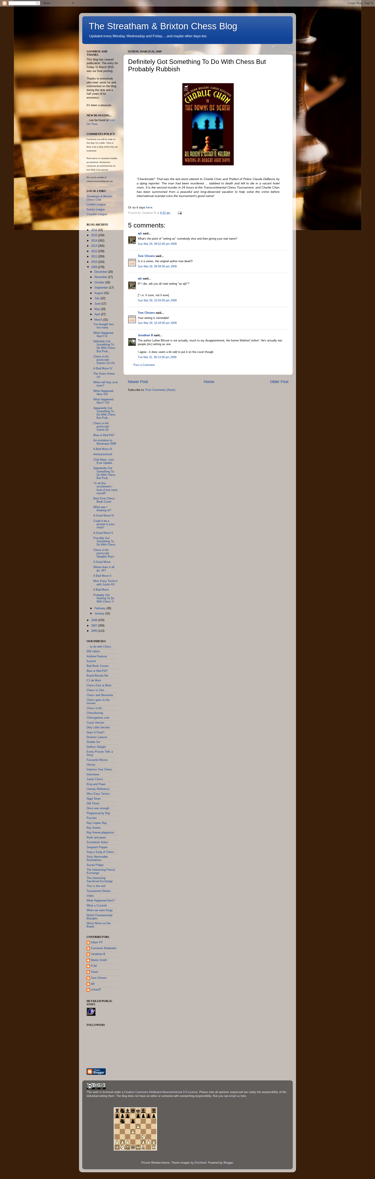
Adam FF (97, 942)
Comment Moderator (104, 948)
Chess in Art (94, 708)
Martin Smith (99, 960)
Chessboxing (95, 713)
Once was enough (98, 808)
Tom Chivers (146, 256)
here (149, 207)
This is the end (96, 886)
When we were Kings (100, 910)
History (91, 764)
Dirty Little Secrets (98, 727)
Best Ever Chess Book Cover (104, 500)
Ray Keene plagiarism (100, 832)
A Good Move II (103, 532)
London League (96, 204)
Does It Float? (95, 732)
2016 (94, 230)
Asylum (91, 661)
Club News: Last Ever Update (103, 461)
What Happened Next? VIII (103, 401)
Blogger (228, 1162)
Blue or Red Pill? (103, 435)
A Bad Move (101, 589)
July (97, 298)
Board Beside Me (97, 675)
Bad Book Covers (98, 665)
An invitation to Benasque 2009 (104, 442)
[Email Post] (180, 212)
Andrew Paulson (97, 656)
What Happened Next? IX (103, 334)
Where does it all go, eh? (103, 569)
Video (90, 895)
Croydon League (97, 214)
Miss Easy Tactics (98, 793)
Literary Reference (98, 789)
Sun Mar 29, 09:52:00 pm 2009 (157, 243)
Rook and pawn (96, 837)
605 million (93, 651)
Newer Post (138, 382)
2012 (94, 251)
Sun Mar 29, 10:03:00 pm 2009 (157, 300)
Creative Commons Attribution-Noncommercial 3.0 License (160, 1092)
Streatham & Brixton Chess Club (99, 198)
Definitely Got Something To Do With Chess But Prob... (104, 346)
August (99, 293)
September (101, 287)
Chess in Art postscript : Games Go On (104, 360)
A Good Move (101, 562)
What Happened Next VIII (103, 393)
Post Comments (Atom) (160, 389)
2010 (94, 261)
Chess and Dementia (100, 695)
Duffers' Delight (96, 747)
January (99, 613)
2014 (94, 240)
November (101, 277)
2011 (94, 256)
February (100, 608)
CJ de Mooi (94, 680)
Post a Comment (144, 365)
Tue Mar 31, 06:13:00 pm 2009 (157, 357)
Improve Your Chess (99, 769)
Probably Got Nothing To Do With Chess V (103, 598)
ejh (140, 233)
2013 (94, 245)
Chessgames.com (98, 717)
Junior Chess (95, 779)
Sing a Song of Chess (100, 852)
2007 (94, 625)
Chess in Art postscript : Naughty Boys (103, 553)
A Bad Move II (102, 575)
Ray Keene (93, 827)
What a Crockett (97, 905)
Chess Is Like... (97, 690)
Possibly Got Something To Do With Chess (104, 541)
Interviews (93, 774)
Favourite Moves (97, 760)
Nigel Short (93, 798)
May (97, 309)
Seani (94, 971)
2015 (94, 235)
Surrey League (96, 209)
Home (209, 382)
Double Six (93, 742)
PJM (94, 966)
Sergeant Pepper (97, 847)
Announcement (102, 454)
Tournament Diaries (99, 891)
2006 (94, 630)
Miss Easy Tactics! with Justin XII (105, 583)
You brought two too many (103, 326)
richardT (96, 989)
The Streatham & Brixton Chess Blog (163, 26)
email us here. (238, 1096)
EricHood (200, 1162)
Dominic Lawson (97, 737)
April (97, 314)
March (98, 319)
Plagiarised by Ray (98, 813)
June (97, 303)
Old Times (93, 803)
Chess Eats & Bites (99, 685)
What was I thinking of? (102, 509)
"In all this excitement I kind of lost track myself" (105, 488)
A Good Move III (103, 515)
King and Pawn (96, 784)
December (101, 271)
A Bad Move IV (102, 368)
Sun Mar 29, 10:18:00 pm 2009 (157, 323)
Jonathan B (145, 335)
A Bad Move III (102, 449)
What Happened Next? (101, 900)
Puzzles (92, 818)
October (99, 282)
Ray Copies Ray (97, 823)
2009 (94, 267)
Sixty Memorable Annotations (97, 858)
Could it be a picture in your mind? (103, 524)
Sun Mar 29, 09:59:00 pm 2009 (157, 266)
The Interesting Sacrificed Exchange (100, 880)
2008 (94, 620)
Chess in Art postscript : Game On (102, 426)
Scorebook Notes (97, 842)
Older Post (279, 382)
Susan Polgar (95, 865)
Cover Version (95, 722)
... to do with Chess (99, 646)
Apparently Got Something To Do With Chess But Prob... (104, 413)
